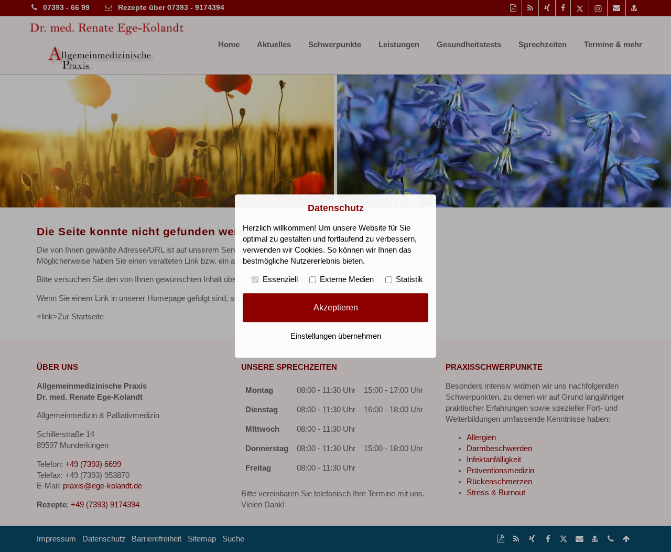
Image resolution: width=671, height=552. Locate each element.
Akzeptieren (335, 307)
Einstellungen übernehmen (335, 336)
